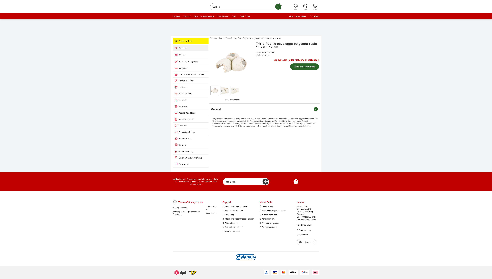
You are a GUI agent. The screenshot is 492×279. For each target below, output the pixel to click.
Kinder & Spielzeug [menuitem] (187, 119)
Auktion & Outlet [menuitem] (186, 41)
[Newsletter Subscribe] (265, 182)
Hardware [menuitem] (183, 87)
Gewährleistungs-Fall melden (274, 210)
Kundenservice (304, 224)
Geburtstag (314, 16)
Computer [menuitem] (183, 68)
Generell (216, 109)
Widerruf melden (269, 214)
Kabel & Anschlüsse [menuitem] (187, 112)
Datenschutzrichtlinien (234, 227)
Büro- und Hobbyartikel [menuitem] (188, 61)
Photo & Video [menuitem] (185, 138)
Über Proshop (305, 230)
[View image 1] (214, 90)
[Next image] (248, 63)
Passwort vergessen (270, 223)
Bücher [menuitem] (182, 55)
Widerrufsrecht (231, 223)
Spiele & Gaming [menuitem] (186, 151)
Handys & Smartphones (204, 16)
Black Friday (245, 16)
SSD (234, 16)
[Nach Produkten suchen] (278, 7)
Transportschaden (269, 227)
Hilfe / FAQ (229, 214)
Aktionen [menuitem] (182, 48)
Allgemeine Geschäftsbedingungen (239, 218)
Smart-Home (223, 16)
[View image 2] (224, 90)
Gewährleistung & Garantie (236, 206)
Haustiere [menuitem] (183, 106)
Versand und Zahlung (234, 210)
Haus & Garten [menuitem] (185, 93)
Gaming (187, 16)
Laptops (176, 16)
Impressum (303, 234)
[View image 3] (234, 90)
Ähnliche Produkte (304, 66)
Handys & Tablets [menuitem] (186, 80)
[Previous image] (213, 63)
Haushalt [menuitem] (182, 100)
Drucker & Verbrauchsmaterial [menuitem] (191, 74)
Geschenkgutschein (297, 16)
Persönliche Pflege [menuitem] (187, 132)
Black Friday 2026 (232, 231)
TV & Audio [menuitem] (183, 164)
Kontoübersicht (268, 218)
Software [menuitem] (182, 145)
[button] (231, 62)
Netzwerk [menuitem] (183, 125)
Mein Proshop (268, 206)
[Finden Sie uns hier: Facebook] (296, 181)
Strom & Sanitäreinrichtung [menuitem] (190, 157)
